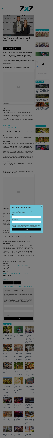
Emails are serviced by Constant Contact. (32, 226)
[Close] (41, 206)
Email (13, 214)
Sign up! (26, 229)
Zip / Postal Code (15, 219)
